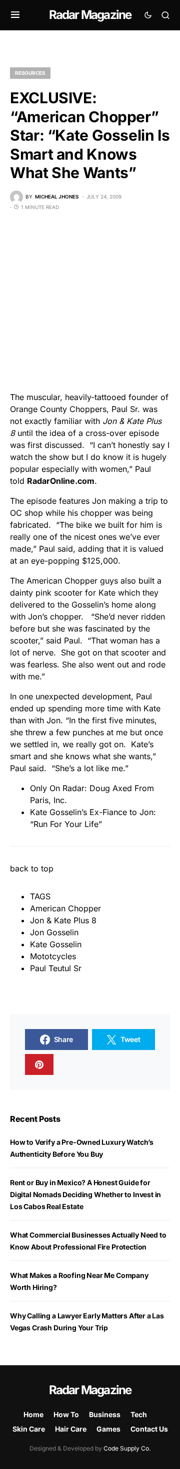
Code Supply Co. (127, 1448)
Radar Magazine (90, 14)
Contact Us (149, 1429)
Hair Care (70, 1429)
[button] (15, 15)
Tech (138, 1414)
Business (104, 1414)
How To (66, 1414)
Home (34, 1414)
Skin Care (28, 1429)
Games (108, 1429)
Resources (30, 73)
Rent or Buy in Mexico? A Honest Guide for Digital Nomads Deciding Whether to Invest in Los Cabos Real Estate (85, 1194)
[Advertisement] (90, 301)
